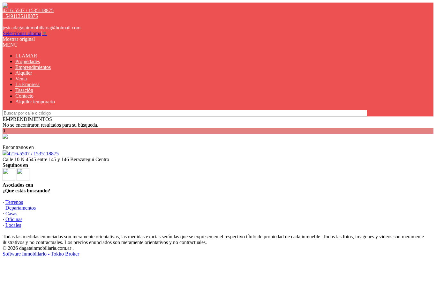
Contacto (24, 96)
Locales (13, 225)
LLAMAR (26, 55)
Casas (11, 213)
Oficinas (13, 219)
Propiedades (27, 61)
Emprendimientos (33, 67)
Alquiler (23, 73)
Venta (21, 78)
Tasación (24, 90)
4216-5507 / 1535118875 (33, 153)
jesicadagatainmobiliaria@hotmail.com (41, 27)
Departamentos (20, 208)
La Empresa (27, 84)
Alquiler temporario (35, 101)
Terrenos (14, 202)
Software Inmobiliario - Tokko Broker (41, 254)
